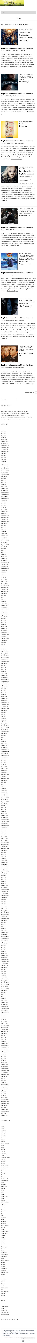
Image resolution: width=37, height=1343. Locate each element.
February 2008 (4, 862)
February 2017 (4, 652)
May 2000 (3, 1039)
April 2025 (3, 461)
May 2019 (3, 599)
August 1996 (4, 1105)
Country (3, 1173)
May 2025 (3, 459)
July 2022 (3, 525)
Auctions (3, 1141)
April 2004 (3, 951)
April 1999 (3, 1060)
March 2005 (4, 930)
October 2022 (4, 519)
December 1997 (5, 1084)
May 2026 (3, 435)
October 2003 (4, 963)
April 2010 (3, 811)
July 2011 (3, 782)
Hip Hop (3, 1204)
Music (21, 258)
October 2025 (4, 449)
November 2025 (5, 447)
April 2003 (3, 975)
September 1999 (5, 1051)
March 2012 (4, 766)
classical (3, 1159)
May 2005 (3, 926)
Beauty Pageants (5, 1143)
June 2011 (3, 784)
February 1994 (4, 1115)
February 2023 (4, 511)
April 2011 (3, 788)
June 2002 (3, 994)
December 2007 (5, 866)
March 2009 (4, 837)
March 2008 (4, 860)
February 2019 (4, 605)
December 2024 (5, 469)
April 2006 (3, 905)
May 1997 (3, 1094)
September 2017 (5, 638)
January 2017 (4, 654)
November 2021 (5, 541)
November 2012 (5, 751)
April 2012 (3, 765)
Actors (2, 1128)
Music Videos (4, 1233)
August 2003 (4, 967)
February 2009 (4, 838)
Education (3, 1184)
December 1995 (5, 1111)
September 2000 (5, 1031)
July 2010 (3, 805)
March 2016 (4, 673)
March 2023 (4, 510)
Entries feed (4, 1310)
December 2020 (5, 562)
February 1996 (4, 1109)
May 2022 (3, 529)
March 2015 (4, 696)
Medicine (3, 1221)
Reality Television (5, 1260)
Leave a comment (20, 50)
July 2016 (3, 665)
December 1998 (5, 1068)
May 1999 (3, 1058)
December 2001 (5, 1006)
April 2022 (3, 531)
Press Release (4, 1254)
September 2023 (5, 498)
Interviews (3, 1210)
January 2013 (4, 747)
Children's (22, 255)
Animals (21, 253)
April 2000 (3, 1041)
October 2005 (4, 916)
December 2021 (5, 539)
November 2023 (5, 494)
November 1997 (5, 1086)
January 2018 (4, 630)
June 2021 (3, 550)
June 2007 (3, 877)
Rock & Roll (4, 1268)
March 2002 (4, 1000)
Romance (3, 1270)
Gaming (3, 1200)
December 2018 (5, 609)
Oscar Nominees (5, 1245)
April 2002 (3, 998)
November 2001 (5, 1008)
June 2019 (3, 597)
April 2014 (3, 718)
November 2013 (5, 728)
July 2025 (3, 455)
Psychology (4, 1256)
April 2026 (3, 437)
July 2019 (3, 595)
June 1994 (3, 1113)
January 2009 (4, 840)
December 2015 (5, 679)
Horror (2, 1206)
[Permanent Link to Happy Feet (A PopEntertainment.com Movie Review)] (9, 269)
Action (21, 29)
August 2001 (4, 1014)
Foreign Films (4, 1196)
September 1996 (5, 1103)
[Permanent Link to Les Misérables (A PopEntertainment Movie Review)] (9, 182)
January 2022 (4, 537)
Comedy (26, 29)
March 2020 (4, 580)
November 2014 (5, 704)
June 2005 (3, 924)
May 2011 (3, 786)
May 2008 (3, 856)
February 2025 (4, 465)
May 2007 (3, 879)
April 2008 (3, 858)
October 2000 (4, 1029)
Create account (4, 1306)
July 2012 (3, 759)
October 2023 (4, 496)
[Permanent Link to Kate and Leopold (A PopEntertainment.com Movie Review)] (9, 361)
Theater (3, 1284)
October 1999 (4, 1049)
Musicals (22, 168)
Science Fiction (29, 211)
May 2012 (3, 763)
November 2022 (5, 517)
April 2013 (3, 741)
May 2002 (3, 996)
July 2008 (3, 852)
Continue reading (27, 66)
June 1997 (3, 1092)
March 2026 (4, 439)
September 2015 (5, 685)
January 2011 (4, 794)
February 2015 (4, 698)
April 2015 (3, 694)
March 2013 (4, 743)
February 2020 (4, 581)
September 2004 (5, 942)
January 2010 (4, 817)
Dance (2, 1175)
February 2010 (4, 815)
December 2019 (5, 585)
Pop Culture (27, 76)
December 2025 (5, 445)
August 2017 (4, 640)
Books (2, 1147)
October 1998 (4, 1072)
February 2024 (4, 488)
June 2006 (3, 901)
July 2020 (3, 572)
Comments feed (4, 1312)
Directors (3, 1176)
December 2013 (5, 726)
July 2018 (3, 618)
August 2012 (4, 757)
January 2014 (4, 724)
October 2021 (4, 543)
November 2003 (5, 961)
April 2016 (3, 671)
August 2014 (4, 710)
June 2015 (3, 691)
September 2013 (5, 731)
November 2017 (5, 634)
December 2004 (5, 936)
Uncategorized (4, 1287)
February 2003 (4, 979)
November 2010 (5, 798)
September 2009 (5, 825)
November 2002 (5, 985)
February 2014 (4, 722)
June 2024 (3, 480)
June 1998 (3, 1080)
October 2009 (4, 823)
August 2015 (4, 687)
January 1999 (4, 1066)
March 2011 (4, 790)
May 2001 (3, 1018)
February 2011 (4, 792)
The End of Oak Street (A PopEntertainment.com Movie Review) (16, 417)
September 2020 (5, 568)
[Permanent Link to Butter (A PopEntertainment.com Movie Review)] (9, 137)
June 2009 (3, 831)
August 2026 (4, 430)
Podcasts (3, 1248)
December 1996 (5, 1099)
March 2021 (4, 556)
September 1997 (5, 1090)
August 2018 (4, 617)
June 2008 (3, 854)
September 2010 (5, 801)
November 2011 (5, 774)
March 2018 (4, 626)
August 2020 (4, 570)
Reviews (27, 32)
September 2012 (5, 755)
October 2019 (4, 589)
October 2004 (4, 940)
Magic (26, 299)
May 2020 (3, 576)
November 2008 (5, 844)
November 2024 (5, 471)
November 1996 (5, 1101)
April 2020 (3, 578)
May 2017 (3, 646)
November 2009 (5, 821)
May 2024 (3, 482)
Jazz (2, 1213)
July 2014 (3, 712)
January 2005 (4, 934)
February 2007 (4, 885)
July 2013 (3, 735)
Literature (3, 1217)
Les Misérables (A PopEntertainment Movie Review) (26, 174)
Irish (2, 1211)
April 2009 (3, 835)
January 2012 (4, 770)
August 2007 (4, 874)
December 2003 (5, 959)
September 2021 (5, 545)
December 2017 (5, 632)
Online (2, 1241)
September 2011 (5, 778)
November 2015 (5, 681)
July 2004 (3, 946)
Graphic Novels (5, 1202)
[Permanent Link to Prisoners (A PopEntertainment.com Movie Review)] (9, 90)
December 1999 (5, 1045)
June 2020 (3, 574)
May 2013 (3, 739)
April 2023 (3, 508)
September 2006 (5, 895)
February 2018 (4, 628)
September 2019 (5, 591)
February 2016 (4, 675)
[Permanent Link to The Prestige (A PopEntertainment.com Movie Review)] (9, 314)
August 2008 (4, 850)
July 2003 (3, 969)
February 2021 (4, 558)
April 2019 (3, 601)
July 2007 (3, 875)
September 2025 (5, 451)
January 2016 (4, 677)
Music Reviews (4, 1231)
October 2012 (4, 753)
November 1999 (5, 1047)
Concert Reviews (5, 1167)
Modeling (3, 1223)
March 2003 (4, 977)
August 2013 (4, 733)
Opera (2, 1243)
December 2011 (5, 772)
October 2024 (4, 472)
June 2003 (3, 971)
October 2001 (4, 1010)
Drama (21, 74)
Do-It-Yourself (4, 1178)
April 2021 (3, 554)
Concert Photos (4, 1165)
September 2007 (5, 872)
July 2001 (3, 1016)
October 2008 (4, 846)
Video (26, 77)
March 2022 (4, 533)
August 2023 (4, 500)
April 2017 (3, 648)
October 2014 (4, 706)
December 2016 (5, 655)
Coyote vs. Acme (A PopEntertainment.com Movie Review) (15, 413)
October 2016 (4, 659)
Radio (2, 1258)
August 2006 (4, 897)
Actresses (3, 1130)
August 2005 (4, 920)
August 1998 (4, 1076)
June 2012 (3, 761)
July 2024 (3, 478)
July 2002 (3, 992)
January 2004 (4, 957)
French (2, 1198)
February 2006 (4, 909)
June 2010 (3, 807)
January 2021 (4, 560)
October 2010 (4, 800)
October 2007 (4, 870)
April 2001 (3, 1020)
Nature (2, 1239)
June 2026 (3, 433)
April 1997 (3, 1095)
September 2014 (5, 708)
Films (20, 122)
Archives (3, 1138)
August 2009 (4, 827)
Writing (3, 1295)
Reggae (3, 1262)
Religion (3, 1264)
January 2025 (4, 467)
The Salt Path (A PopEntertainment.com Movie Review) (14, 411)
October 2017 (4, 636)
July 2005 (3, 922)
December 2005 (5, 913)
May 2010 (3, 809)
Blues (2, 1145)
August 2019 (4, 593)
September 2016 (5, 661)
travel (2, 1285)
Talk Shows (4, 1280)
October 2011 (4, 776)
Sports (2, 1278)
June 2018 (3, 620)
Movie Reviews (28, 74)
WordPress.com (5, 1314)
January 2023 (4, 513)
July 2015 (3, 689)
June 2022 (3, 527)
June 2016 (3, 667)
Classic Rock (4, 1155)
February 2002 (4, 1002)
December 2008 (5, 842)
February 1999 (4, 1064)
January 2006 (4, 911)
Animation (28, 253)
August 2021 (4, 546)
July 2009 (3, 829)
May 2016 (3, 669)
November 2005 (5, 914)
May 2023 (3, 506)
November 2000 (5, 1027)
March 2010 (4, 813)
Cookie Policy (6, 1335)
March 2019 (4, 603)
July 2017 (3, 642)
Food (2, 1194)
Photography (4, 1247)
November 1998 (5, 1070)
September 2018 (5, 615)
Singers (3, 1274)
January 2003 (4, 981)
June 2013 (3, 737)
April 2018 (3, 624)
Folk (2, 1192)
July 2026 (3, 432)
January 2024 (4, 490)
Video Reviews (27, 213)
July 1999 (3, 1055)
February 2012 (4, 768)
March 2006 (4, 907)
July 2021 (3, 548)
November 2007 (5, 868)
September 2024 (5, 474)
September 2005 (5, 918)
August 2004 (4, 944)
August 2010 (4, 803)
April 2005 (3, 928)
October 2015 (4, 683)
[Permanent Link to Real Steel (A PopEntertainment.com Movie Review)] (9, 224)
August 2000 (4, 1033)
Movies (27, 31)
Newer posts (31, 392)
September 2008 (5, 848)
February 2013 (4, 745)
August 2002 (4, 990)
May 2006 (3, 903)
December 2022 (5, 515)
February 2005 (4, 932)
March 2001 (4, 1021)
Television (3, 1282)
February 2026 (4, 441)
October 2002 (4, 986)
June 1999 (3, 1057)
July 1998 (3, 1078)
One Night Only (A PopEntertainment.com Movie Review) (15, 419)
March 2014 (4, 720)
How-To (3, 1208)
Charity (3, 1151)
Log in (2, 1308)
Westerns (3, 1293)
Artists (2, 1140)
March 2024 (4, 486)
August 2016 (4, 663)
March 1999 (4, 1062)
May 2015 (3, 692)
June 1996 (3, 1107)
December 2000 (5, 1025)
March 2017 (4, 650)
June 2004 (3, 948)
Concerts (3, 1169)
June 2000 (3, 1037)
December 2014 (5, 702)
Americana (3, 1132)
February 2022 (4, 535)
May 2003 (3, 973)
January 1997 (4, 1097)
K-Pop (2, 1215)
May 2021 (3, 552)
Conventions (4, 1171)
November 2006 (5, 891)
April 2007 (3, 881)
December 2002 (5, 983)
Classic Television (5, 1157)
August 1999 (4, 1053)
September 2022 (5, 521)
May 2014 (3, 716)
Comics (3, 1163)
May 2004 (3, 950)
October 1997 (4, 1088)
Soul (2, 1276)
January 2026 (4, 443)
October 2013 (4, 730)
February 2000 (4, 1043)
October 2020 (4, 566)
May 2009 (3, 833)
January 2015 (4, 700)
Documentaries (4, 1180)
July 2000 (3, 1035)
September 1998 (5, 1074)
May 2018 (3, 622)
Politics (3, 1250)
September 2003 (5, 965)
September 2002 (5, 988)
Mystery (3, 1237)
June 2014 (3, 714)
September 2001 (5, 1012)
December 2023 (5, 492)
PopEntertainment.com (10, 1319)
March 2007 (4, 883)
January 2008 (4, 864)
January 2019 (4, 607)
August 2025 (4, 453)
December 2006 (5, 889)
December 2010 (5, 796)
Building (3, 1149)
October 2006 (4, 893)
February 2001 (4, 1023)
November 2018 (5, 611)
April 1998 (3, 1082)
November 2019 (5, 587)
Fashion (3, 1188)
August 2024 (4, 476)
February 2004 (4, 955)
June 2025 (3, 457)
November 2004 (5, 938)
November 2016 (5, 657)
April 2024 (3, 484)
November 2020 (5, 564)
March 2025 (4, 463)
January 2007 (4, 887)
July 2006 (3, 899)
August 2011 (4, 780)
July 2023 (3, 502)
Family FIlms (30, 255)
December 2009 (5, 819)
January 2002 (4, 1004)
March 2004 (4, 953)
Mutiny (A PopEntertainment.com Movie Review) (13, 415)
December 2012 (5, 749)
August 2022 (4, 523)
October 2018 (4, 613)
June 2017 (3, 644)
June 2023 (3, 504)
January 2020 (4, 583)
